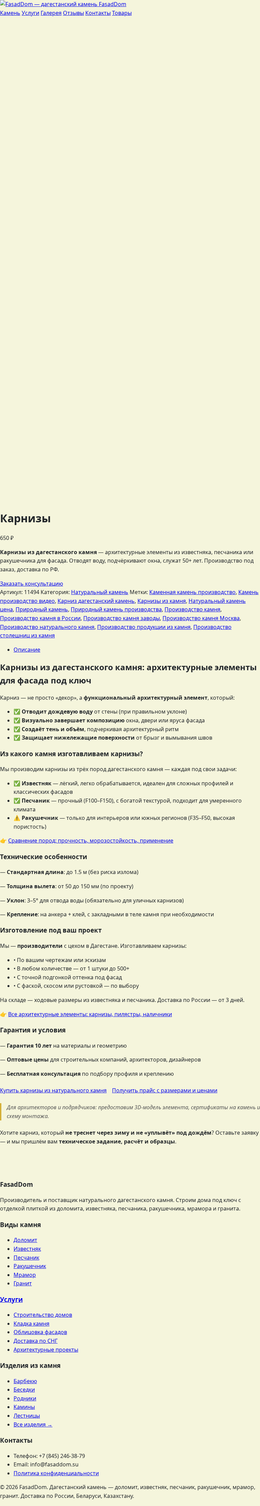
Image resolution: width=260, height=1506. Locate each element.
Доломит (25, 1240)
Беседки (24, 1389)
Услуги (30, 13)
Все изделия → (33, 1424)
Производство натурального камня (47, 627)
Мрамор (25, 1275)
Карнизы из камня (161, 601)
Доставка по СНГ (36, 1341)
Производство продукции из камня (144, 627)
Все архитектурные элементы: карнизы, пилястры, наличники (90, 1014)
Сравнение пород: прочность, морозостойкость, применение (90, 840)
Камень (10, 13)
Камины (24, 1407)
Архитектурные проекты (46, 1349)
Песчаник (26, 1257)
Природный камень (42, 609)
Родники (25, 1398)
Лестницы (27, 1415)
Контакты (98, 13)
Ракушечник (30, 1266)
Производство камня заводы (121, 618)
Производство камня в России (40, 618)
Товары (122, 13)
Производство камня (192, 609)
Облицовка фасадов (40, 1332)
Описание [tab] (27, 649)
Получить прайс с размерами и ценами (164, 1090)
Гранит (23, 1283)
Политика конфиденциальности (56, 1473)
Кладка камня (31, 1323)
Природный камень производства (116, 609)
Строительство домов (43, 1314)
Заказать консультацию (31, 583)
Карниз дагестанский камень (96, 601)
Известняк (27, 1248)
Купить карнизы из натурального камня (53, 1090)
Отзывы (73, 13)
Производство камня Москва (201, 618)
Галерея (51, 13)
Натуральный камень (99, 592)
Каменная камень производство (192, 592)
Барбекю (25, 1381)
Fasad (112, 4)
